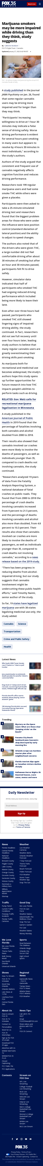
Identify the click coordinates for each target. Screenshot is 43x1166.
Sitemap (5, 896)
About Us (7, 1010)
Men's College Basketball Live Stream (25, 1109)
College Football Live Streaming (26, 1087)
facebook (12, 1139)
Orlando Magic (25, 948)
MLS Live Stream (26, 1126)
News (5, 844)
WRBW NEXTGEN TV (9, 1052)
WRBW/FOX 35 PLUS (7, 1057)
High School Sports (24, 957)
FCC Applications (8, 1069)
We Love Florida (26, 906)
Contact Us (6, 1024)
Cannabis (20, 48)
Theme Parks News (7, 952)
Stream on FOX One (25, 1077)
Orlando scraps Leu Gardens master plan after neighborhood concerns (28, 753)
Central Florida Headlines (7, 852)
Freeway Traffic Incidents (8, 915)
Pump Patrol (7, 906)
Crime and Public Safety (16, 639)
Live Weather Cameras (25, 849)
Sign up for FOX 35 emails (8, 1039)
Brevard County (8, 861)
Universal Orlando (9, 966)
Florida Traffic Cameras (7, 920)
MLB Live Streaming (23, 1093)
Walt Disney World (6, 957)
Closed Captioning (6, 1062)
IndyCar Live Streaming (24, 1103)
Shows (5, 972)
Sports (23, 939)
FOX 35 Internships (6, 1034)
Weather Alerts (25, 853)
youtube (26, 1139)
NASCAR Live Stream (25, 1098)
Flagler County (7, 864)
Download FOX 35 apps (8, 1044)
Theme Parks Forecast (25, 865)
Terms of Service (23, 827)
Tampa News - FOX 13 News (25, 987)
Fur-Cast (23, 928)
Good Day (25, 902)
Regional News (24, 974)
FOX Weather (25, 874)
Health (7, 646)
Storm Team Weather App (25, 878)
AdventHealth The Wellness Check (26, 918)
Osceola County (8, 875)
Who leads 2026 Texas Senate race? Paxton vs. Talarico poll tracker (13, 665)
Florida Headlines (8, 848)
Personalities (7, 1027)
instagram (21, 1139)
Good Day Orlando (6, 985)
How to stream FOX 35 (8, 1015)
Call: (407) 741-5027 (25, 1015)
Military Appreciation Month (7, 891)
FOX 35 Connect (26, 1031)
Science (22, 623)
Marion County (7, 869)
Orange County (8, 872)
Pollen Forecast (26, 872)
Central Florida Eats (7, 1003)
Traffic (5, 902)
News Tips (25, 1010)
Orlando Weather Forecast (26, 857)
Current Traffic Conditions (7, 910)
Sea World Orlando (6, 962)
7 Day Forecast (25, 861)
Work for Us (6, 1030)
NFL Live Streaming (23, 1082)
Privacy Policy (24, 825)
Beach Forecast (26, 869)
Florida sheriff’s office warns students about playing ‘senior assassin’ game (13, 697)
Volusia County (7, 881)
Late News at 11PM (7, 993)
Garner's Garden (26, 925)
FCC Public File (7, 1066)
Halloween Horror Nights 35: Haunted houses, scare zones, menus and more (28, 775)
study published (13, 90)
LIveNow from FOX (7, 998)
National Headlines (5, 857)
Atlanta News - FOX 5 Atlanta (25, 992)
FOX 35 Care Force (24, 910)
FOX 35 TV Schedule (6, 980)
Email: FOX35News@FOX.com (29, 1020)
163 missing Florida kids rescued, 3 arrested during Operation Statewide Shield (14, 708)
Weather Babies (26, 914)
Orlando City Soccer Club (24, 952)
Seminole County (8, 878)
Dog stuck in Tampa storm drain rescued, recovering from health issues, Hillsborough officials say (14, 687)
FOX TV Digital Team (9, 48)
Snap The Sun (25, 882)
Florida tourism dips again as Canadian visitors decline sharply (28, 764)
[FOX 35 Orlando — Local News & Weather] (9, 4)
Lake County (7, 866)
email (30, 1139)
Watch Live (31, 4)
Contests (7, 1075)
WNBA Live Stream (24, 1122)
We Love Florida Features (8, 947)
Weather (24, 844)
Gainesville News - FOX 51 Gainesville (26, 981)
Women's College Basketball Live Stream (26, 1116)
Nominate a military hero (7, 885)
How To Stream (8, 976)
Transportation (12, 631)
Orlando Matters (8, 989)
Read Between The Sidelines (25, 944)
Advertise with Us (8, 1048)
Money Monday (26, 933)
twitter (17, 1139)
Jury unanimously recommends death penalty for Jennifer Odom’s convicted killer (15, 676)
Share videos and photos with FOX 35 (26, 1026)
